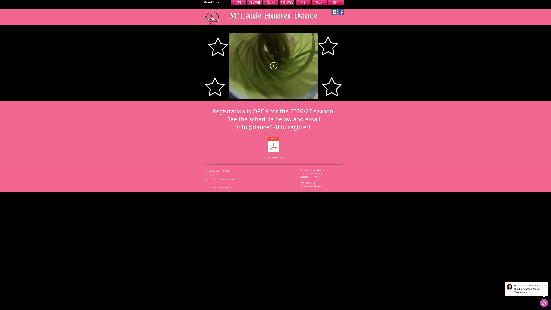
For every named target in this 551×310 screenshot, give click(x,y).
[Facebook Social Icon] (341, 12)
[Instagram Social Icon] (334, 12)
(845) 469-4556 (308, 183)
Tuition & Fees (215, 175)
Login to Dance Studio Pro (221, 179)
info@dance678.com (311, 186)
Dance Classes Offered (220, 170)
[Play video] (273, 65)
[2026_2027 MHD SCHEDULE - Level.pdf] (273, 145)
